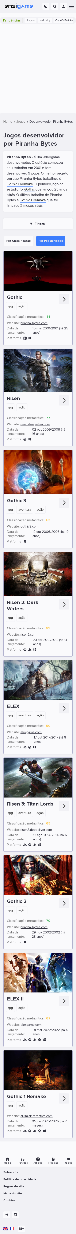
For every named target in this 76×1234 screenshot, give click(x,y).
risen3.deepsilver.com (36, 830)
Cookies (9, 1200)
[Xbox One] (30, 747)
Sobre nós (10, 1172)
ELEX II (15, 999)
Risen (13, 398)
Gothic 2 (16, 901)
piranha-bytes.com (34, 323)
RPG (10, 306)
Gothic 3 (16, 501)
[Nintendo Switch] (25, 338)
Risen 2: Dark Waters (22, 605)
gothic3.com (29, 526)
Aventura (24, 510)
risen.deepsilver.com (35, 424)
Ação (22, 306)
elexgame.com (31, 732)
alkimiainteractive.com (36, 1116)
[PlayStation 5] (35, 1039)
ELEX (13, 706)
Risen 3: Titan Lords (30, 804)
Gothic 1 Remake (20, 184)
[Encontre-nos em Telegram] (6, 1214)
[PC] (30, 338)
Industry (35, 20)
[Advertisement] (38, 69)
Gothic (29, 189)
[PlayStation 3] (30, 649)
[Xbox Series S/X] (39, 1039)
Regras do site (13, 1186)
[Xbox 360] (25, 439)
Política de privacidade (20, 1179)
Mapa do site (12, 1193)
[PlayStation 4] (25, 747)
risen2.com (28, 634)
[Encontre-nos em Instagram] (15, 1214)
